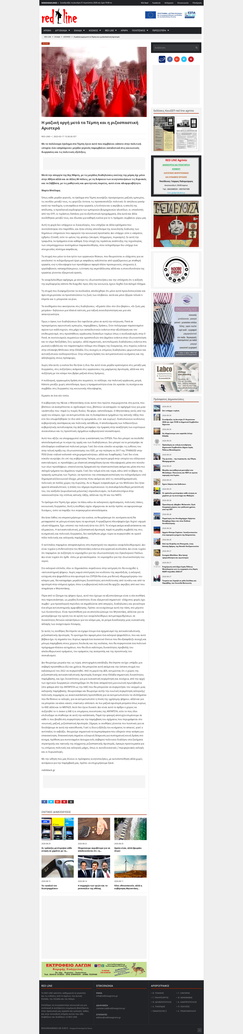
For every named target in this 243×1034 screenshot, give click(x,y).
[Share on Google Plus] (58, 801)
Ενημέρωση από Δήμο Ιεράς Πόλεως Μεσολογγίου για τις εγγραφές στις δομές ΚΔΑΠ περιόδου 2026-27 (180, 569)
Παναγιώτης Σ (160, 1011)
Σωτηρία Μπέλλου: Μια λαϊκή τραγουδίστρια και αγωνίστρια (175, 556)
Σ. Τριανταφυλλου (187, 1011)
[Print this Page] (71, 801)
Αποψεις (66, 37)
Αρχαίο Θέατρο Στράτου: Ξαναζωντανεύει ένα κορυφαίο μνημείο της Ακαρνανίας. (179, 533)
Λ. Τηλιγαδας (159, 1006)
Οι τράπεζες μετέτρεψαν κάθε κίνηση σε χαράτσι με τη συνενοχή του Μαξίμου (179, 494)
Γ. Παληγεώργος (160, 997)
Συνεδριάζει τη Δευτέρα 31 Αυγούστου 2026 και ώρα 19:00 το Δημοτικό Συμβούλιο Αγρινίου (180, 422)
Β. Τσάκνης (158, 993)
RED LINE (47, 37)
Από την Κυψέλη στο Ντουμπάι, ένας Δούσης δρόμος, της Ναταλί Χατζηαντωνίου (180, 545)
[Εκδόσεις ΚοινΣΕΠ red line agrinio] (176, 133)
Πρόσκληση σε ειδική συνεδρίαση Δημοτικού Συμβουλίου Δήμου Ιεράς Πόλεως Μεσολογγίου (177, 447)
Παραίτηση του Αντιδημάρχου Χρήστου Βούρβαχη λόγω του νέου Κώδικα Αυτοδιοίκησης (178, 521)
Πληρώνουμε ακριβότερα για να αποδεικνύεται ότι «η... (94, 849)
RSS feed (144, 3)
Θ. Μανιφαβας (185, 997)
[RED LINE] (59, 16)
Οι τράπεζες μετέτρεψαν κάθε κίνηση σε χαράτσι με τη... (56, 849)
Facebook (156, 3)
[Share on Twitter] (51, 801)
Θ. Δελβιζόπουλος (162, 1002)
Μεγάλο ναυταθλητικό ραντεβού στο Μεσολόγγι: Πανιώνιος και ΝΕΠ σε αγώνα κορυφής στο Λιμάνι (179, 472)
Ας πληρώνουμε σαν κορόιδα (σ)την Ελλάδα (79, 2)
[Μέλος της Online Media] (162, 58)
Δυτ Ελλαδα (61, 30)
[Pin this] (64, 801)
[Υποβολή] (195, 47)
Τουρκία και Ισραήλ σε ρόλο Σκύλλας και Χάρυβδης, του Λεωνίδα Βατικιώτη (179, 581)
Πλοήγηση (197, 3)
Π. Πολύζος (184, 1006)
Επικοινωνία (182, 3)
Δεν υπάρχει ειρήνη (170, 410)
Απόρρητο (169, 3)
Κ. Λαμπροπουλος (187, 1002)
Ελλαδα (78, 30)
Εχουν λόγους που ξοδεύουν (174, 484)
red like (109, 30)
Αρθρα (124, 30)
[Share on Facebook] (44, 801)
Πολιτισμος (138, 30)
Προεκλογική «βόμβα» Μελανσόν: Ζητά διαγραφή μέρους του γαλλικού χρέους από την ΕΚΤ (178, 507)
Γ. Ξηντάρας (184, 993)
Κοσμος (93, 30)
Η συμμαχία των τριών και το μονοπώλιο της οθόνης (93, 887)
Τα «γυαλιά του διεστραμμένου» (49, 887)
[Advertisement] (94, 163)
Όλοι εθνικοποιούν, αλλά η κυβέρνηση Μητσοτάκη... (128, 887)
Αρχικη (47, 30)
